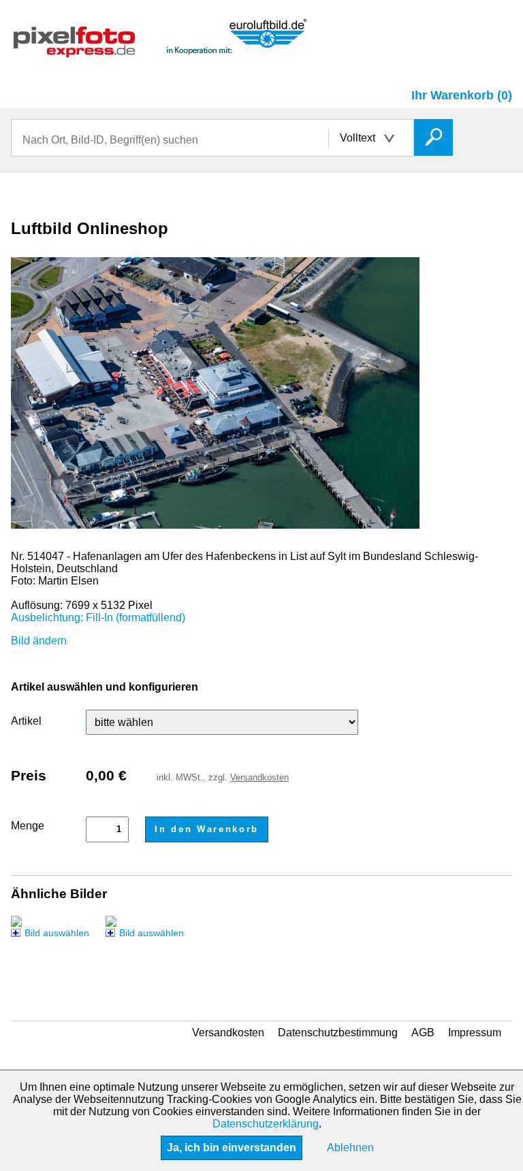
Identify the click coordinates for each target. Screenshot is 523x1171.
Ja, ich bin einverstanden (231, 1147)
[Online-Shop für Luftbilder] (161, 51)
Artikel (26, 721)
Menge (27, 825)
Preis (28, 775)
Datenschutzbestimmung (338, 1032)
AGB (422, 1032)
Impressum (474, 1032)
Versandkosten (259, 777)
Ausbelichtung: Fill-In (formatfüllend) (98, 617)
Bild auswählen (57, 932)
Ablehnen (350, 1147)
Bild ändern (39, 640)
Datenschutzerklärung (265, 1123)
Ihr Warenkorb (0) (461, 95)
